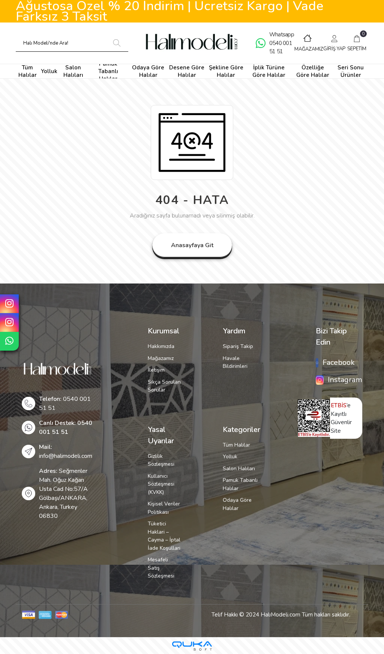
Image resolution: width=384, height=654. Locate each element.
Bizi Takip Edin (331, 336)
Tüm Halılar (236, 444)
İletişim (156, 370)
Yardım (234, 331)
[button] (334, 43)
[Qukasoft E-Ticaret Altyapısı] (192, 646)
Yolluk (230, 456)
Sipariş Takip (238, 346)
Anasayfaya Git (192, 245)
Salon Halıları (239, 468)
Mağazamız (161, 358)
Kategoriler (241, 429)
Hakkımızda (161, 346)
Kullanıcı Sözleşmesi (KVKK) (161, 484)
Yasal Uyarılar (161, 435)
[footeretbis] (314, 417)
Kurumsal (163, 331)
